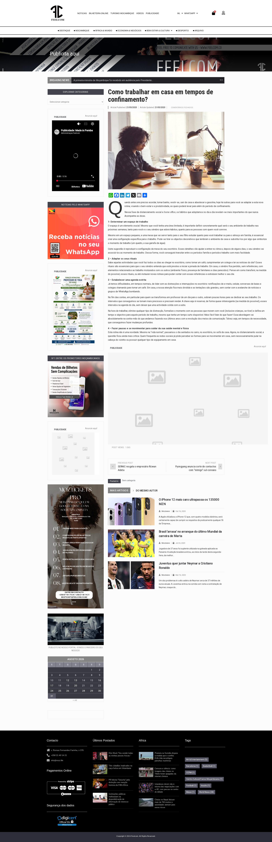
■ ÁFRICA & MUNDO (103, 31)
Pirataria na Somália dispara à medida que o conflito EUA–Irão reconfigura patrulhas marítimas (166, 757)
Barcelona (192, 766)
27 (75, 690)
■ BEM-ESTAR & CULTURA (157, 31)
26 (67, 690)
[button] (180, 13)
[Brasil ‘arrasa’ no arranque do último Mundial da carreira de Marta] (131, 543)
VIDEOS (140, 13)
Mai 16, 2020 (181, 575)
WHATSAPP (189, 13)
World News (206, 792)
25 (59, 690)
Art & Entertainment (196, 759)
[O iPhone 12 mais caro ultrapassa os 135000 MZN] (131, 511)
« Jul (75, 700)
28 (83, 690)
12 (67, 680)
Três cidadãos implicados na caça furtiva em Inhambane (120, 767)
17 (51, 685)
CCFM (190, 772)
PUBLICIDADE (152, 13)
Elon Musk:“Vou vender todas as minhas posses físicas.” (121, 754)
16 (99, 680)
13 (75, 680)
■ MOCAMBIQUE (82, 31)
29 (91, 690)
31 (51, 696)
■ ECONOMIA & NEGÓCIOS (128, 31)
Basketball (209, 766)
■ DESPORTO (182, 31)
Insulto (205, 785)
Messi (190, 792)
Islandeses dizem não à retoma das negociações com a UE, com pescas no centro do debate (167, 788)
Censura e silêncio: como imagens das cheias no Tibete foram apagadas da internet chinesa (165, 772)
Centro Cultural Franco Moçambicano (204, 779)
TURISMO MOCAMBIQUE (122, 13)
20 (75, 685)
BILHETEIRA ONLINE (98, 13)
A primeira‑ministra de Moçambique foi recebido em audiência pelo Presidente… (113, 80)
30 (99, 690)
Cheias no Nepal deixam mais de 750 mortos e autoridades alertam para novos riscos (165, 803)
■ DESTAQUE (64, 31)
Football (191, 785)
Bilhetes (76, 186)
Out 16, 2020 (181, 511)
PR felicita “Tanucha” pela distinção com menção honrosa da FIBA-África (119, 782)
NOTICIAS (82, 13)
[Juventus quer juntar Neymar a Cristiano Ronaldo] (131, 575)
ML (178, 13)
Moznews (166, 511)
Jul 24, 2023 (180, 543)
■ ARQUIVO (198, 31)
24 (51, 690)
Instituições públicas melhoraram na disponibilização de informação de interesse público (118, 799)
